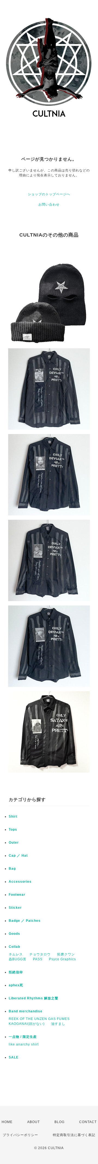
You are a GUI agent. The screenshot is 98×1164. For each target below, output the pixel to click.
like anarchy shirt (24, 1044)
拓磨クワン (66, 954)
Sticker (15, 908)
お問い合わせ (49, 204)
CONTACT (88, 1122)
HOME (7, 1122)
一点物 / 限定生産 (23, 1037)
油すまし (58, 1024)
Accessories (20, 882)
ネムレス (16, 954)
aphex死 (16, 985)
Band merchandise (25, 1011)
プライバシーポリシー (20, 1135)
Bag (12, 868)
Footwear (17, 895)
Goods (14, 934)
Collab (14, 947)
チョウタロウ (40, 954)
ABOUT (33, 1122)
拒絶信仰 (16, 972)
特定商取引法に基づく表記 (74, 1135)
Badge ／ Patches (25, 921)
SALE (14, 1057)
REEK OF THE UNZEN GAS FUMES (39, 1019)
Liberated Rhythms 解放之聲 (33, 998)
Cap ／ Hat (18, 855)
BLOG (59, 1122)
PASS (37, 959)
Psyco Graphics (62, 959)
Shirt (13, 816)
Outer (14, 842)
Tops (13, 829)
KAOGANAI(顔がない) (27, 1024)
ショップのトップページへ (49, 194)
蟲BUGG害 (17, 959)
